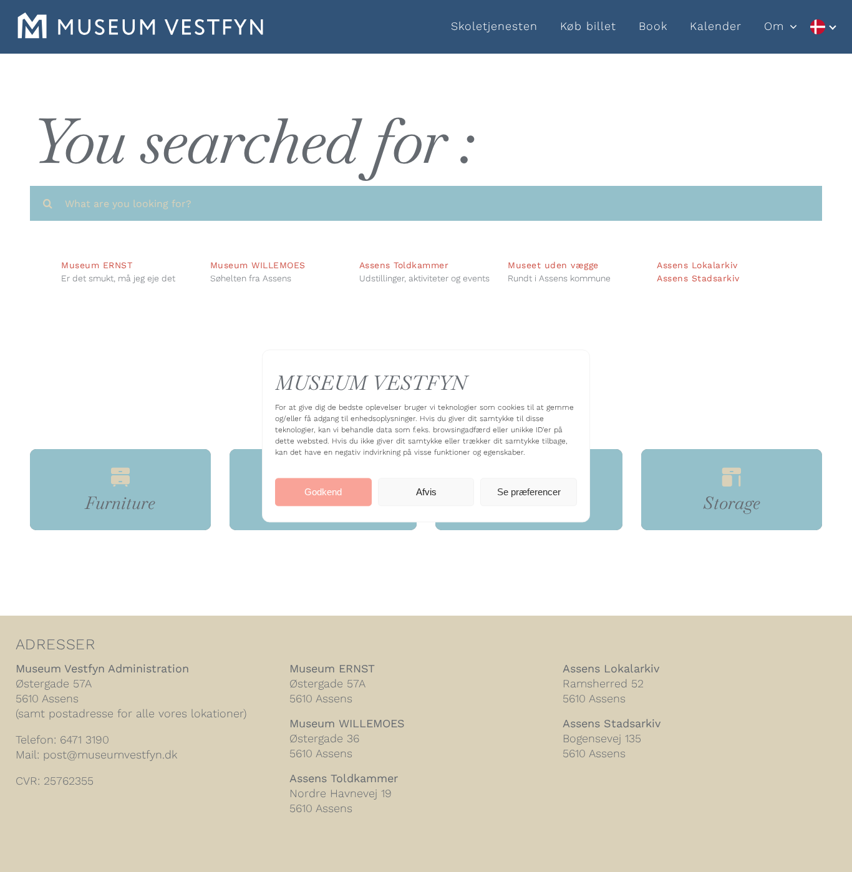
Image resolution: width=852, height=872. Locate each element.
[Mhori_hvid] (140, 19)
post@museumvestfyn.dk (110, 754)
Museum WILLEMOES (347, 723)
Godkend (323, 492)
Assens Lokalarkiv (697, 265)
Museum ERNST (332, 668)
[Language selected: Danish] (822, 27)
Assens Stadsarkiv (698, 278)
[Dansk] (822, 27)
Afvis (426, 492)
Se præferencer (529, 492)
